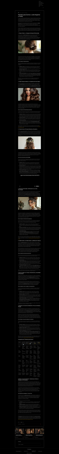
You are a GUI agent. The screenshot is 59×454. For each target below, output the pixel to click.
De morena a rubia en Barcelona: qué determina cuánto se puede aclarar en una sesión (19, 435)
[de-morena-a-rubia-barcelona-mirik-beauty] (19, 431)
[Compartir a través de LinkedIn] (21, 422)
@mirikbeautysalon (40, 451)
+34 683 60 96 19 (26, 451)
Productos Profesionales (41, 3)
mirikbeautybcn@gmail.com (18, 451)
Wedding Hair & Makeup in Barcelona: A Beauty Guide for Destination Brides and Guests (29, 435)
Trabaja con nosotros (41, 5)
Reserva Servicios (40, 2)
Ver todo (43, 427)
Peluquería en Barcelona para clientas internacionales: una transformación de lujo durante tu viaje (39, 435)
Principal (40, 1)
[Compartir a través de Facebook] (18, 422)
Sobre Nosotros (40, 4)
